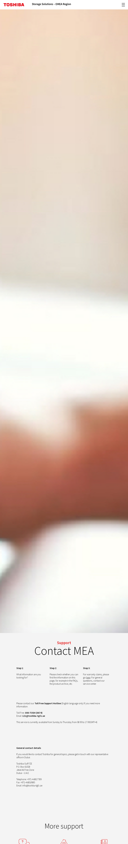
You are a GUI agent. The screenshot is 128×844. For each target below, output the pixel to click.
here (88, 677)
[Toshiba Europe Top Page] (14, 4)
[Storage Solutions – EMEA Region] (51, 4)
